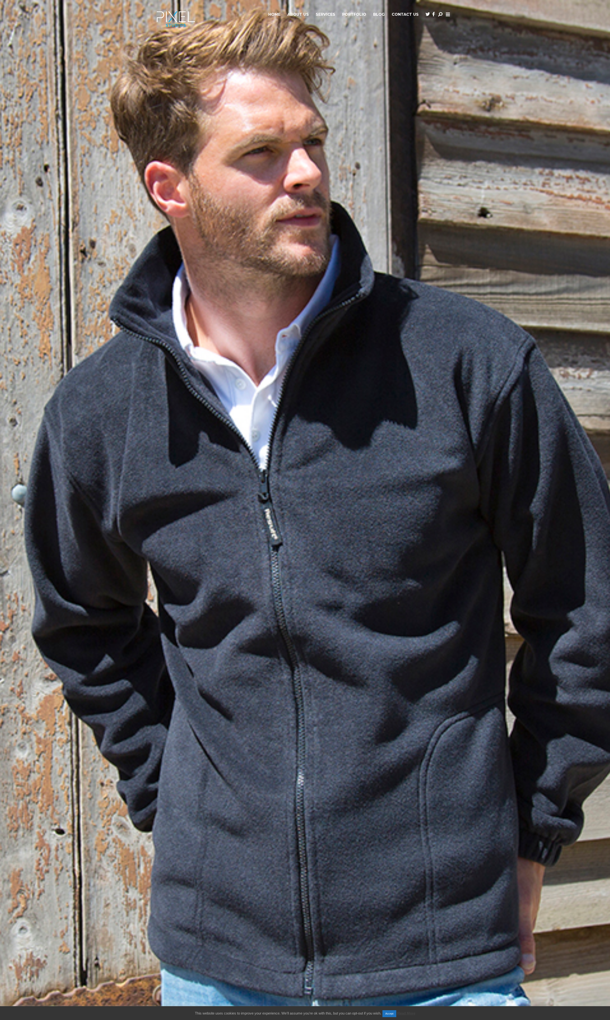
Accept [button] (389, 1013)
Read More (406, 1013)
